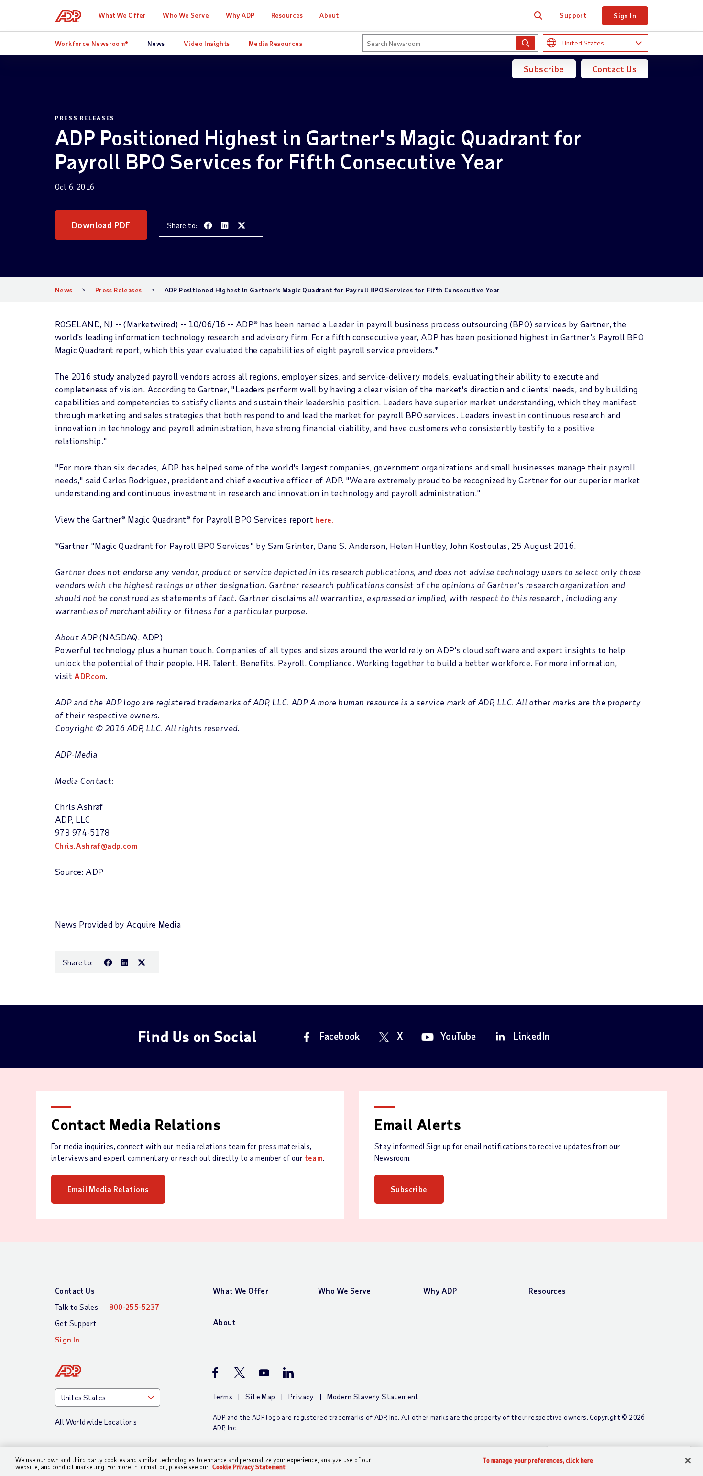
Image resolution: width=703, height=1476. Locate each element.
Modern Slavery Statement (373, 1396)
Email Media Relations (108, 1189)
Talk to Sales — (107, 1306)
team (314, 1157)
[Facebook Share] (208, 225)
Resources (287, 15)
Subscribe (544, 69)
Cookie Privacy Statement (249, 1467)
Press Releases (118, 290)
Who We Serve (186, 15)
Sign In (625, 15)
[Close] (687, 1460)
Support (573, 15)
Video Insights (207, 43)
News (156, 43)
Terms (222, 1396)
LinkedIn (531, 1035)
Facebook (339, 1035)
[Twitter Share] (241, 225)
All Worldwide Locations (96, 1421)
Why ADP (240, 15)
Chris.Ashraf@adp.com (96, 845)
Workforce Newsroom (92, 43)
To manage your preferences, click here (538, 1460)
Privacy (301, 1396)
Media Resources (275, 43)
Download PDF (101, 225)
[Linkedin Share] (225, 225)
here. (324, 519)
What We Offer (122, 15)
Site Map (260, 1396)
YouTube (458, 1035)
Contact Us (615, 69)
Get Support (76, 1323)
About (329, 15)
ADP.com (89, 676)
